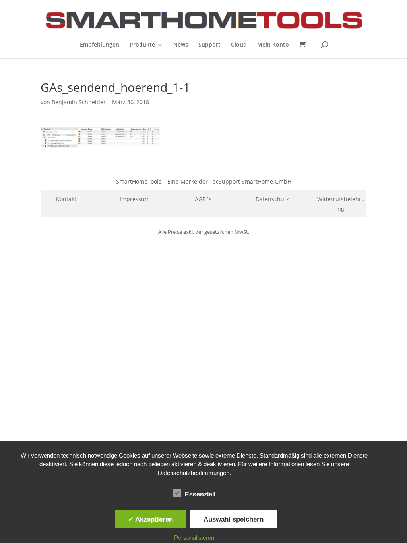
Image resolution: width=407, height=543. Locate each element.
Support (209, 45)
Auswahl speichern (234, 519)
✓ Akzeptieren (150, 519)
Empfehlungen (99, 45)
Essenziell (200, 494)
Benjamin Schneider (79, 102)
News (180, 45)
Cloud (239, 45)
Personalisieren (194, 537)
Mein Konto (273, 45)
